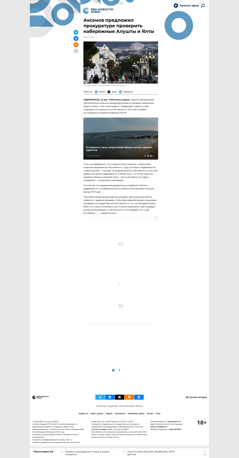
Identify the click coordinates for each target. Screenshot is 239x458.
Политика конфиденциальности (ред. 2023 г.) (52, 440)
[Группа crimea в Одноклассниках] (129, 397)
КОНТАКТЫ (120, 414)
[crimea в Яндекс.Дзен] (119, 397)
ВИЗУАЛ (139, 406)
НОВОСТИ (83, 414)
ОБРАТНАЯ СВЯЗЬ (136, 414)
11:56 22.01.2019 (88, 37)
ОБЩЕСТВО (113, 406)
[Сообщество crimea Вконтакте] (110, 397)
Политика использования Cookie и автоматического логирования (55, 436)
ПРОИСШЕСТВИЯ (126, 406)
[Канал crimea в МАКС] (139, 397)
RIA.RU (150, 414)
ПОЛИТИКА (101, 406)
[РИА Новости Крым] (97, 10)
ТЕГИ (158, 414)
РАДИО (109, 414)
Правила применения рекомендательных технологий (56, 442)
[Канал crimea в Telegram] (100, 397)
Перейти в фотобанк (119, 86)
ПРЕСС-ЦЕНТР (97, 414)
